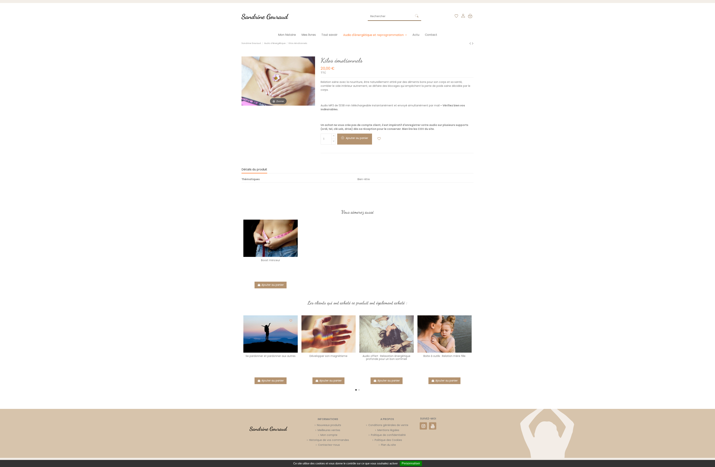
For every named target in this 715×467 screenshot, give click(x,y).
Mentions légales (388, 430)
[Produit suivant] (473, 43)
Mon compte (328, 435)
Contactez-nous (329, 445)
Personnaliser (411, 463)
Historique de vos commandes (329, 440)
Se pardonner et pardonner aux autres (270, 356)
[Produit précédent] (470, 43)
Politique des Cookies (388, 440)
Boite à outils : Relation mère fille (444, 356)
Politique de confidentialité (388, 435)
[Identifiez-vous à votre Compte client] (463, 17)
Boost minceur (270, 260)
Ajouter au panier (272, 285)
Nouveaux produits (329, 425)
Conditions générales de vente (388, 425)
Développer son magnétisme (328, 356)
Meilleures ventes (329, 430)
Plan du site (388, 445)
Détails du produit (254, 169)
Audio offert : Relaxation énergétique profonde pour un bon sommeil (386, 357)
